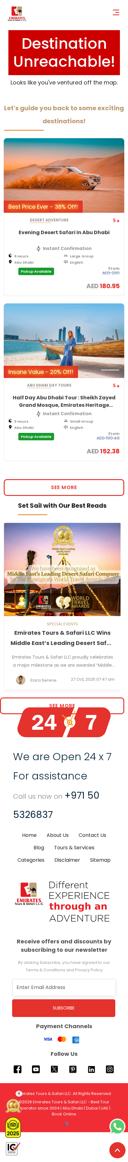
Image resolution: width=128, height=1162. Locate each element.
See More (64, 487)
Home (29, 835)
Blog (39, 847)
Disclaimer (67, 860)
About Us (58, 835)
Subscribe (64, 1008)
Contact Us (92, 835)
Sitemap (100, 860)
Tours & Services (74, 847)
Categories (30, 860)
